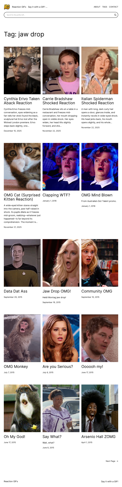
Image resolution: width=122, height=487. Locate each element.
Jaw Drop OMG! (57, 291)
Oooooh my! (92, 366)
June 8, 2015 (48, 448)
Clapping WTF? (56, 195)
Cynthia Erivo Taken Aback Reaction (22, 101)
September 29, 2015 (13, 297)
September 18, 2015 (52, 302)
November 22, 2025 (52, 131)
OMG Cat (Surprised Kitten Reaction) (22, 197)
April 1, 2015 (86, 442)
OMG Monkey (16, 366)
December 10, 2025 (13, 131)
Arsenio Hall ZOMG (98, 437)
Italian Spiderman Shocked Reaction (97, 101)
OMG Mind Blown (96, 195)
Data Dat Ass (15, 291)
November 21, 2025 (13, 227)
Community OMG (96, 291)
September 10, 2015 (90, 297)
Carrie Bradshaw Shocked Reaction (59, 101)
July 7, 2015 (9, 372)
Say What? (52, 437)
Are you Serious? (58, 366)
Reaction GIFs (19, 7)
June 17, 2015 (87, 372)
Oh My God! (14, 437)
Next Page (112, 461)
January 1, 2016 (49, 201)
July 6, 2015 (48, 372)
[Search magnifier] (115, 15)
